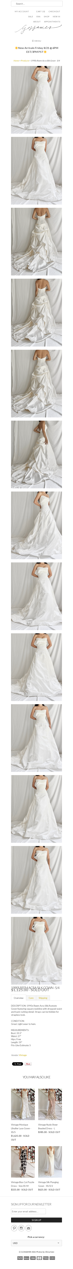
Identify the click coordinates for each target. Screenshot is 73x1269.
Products (25, 60)
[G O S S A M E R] (36, 28)
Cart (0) (40, 11)
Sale (30, 16)
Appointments (52, 21)
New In (56, 16)
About (37, 21)
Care (31, 998)
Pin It (28, 1064)
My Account (22, 11)
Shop (46, 16)
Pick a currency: (36, 1237)
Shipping (43, 998)
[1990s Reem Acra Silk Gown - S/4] (36, 100)
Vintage (23, 1055)
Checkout (54, 11)
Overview (18, 998)
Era (38, 16)
